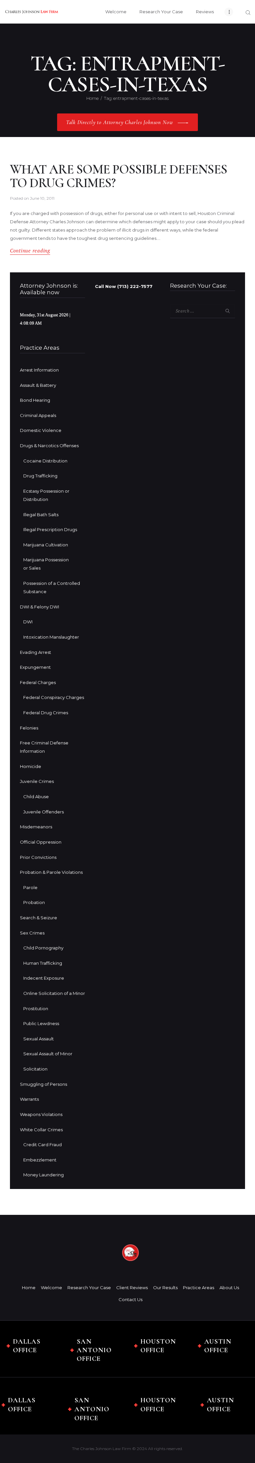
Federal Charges (38, 682)
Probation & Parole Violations (51, 872)
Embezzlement (39, 1159)
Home (92, 98)
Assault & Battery (38, 385)
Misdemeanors (36, 826)
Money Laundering (43, 1174)
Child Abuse (36, 796)
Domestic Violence (40, 430)
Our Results (165, 1287)
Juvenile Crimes (37, 781)
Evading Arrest (35, 652)
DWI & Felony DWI (39, 606)
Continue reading (30, 250)
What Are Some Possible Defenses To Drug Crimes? (118, 176)
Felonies (29, 728)
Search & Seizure (38, 917)
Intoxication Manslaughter (51, 637)
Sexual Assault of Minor (47, 1053)
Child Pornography (43, 947)
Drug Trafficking (40, 475)
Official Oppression (40, 842)
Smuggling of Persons (43, 1084)
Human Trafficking (42, 963)
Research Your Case (89, 1287)
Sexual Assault (38, 1038)
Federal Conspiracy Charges (53, 697)
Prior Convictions (38, 857)
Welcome (51, 1287)
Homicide (30, 766)
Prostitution (35, 1008)
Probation (34, 902)
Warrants (29, 1099)
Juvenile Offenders (43, 811)
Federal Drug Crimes (45, 712)
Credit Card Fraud (42, 1144)
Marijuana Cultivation (45, 544)
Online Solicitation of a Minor (54, 993)
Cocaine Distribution (45, 460)
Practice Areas (198, 1287)
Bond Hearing (35, 400)
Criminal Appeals (38, 415)
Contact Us (130, 1299)
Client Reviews (132, 1287)
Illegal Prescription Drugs (50, 529)
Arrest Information (39, 370)
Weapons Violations (41, 1114)
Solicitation (35, 1069)
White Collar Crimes (41, 1129)
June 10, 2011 (42, 198)
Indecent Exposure (43, 978)
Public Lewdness (41, 1023)
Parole (30, 887)
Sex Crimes (32, 933)
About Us (229, 1287)
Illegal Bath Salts (40, 514)
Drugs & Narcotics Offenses (49, 445)
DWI (28, 621)
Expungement (35, 667)
